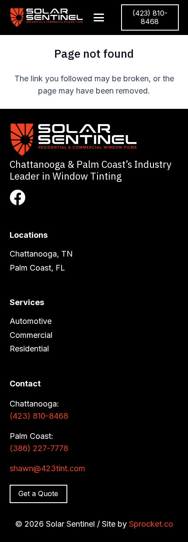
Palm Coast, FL (37, 267)
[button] (99, 17)
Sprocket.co (151, 523)
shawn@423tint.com (47, 468)
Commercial (31, 335)
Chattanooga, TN (41, 253)
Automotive (31, 321)
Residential (29, 348)
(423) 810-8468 (39, 415)
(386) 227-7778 (39, 448)
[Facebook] (17, 197)
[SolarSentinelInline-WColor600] (47, 17)
